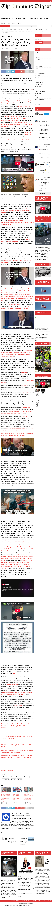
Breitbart (37, 55)
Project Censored (39, 64)
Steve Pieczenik (38, 80)
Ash (39, 121)
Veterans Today (38, 89)
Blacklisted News (39, 52)
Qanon (36, 68)
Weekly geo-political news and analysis (42, 96)
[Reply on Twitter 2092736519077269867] (39, 189)
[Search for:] (44, 26)
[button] (37, 398)
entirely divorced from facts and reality (13, 541)
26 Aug (39, 165)
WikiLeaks (40, 179)
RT (35, 71)
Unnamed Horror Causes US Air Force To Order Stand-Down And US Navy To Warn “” (15, 726)
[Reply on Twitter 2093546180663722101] (39, 139)
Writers (3, 21)
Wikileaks (37, 102)
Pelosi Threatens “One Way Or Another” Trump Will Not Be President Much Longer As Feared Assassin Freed (28, 797)
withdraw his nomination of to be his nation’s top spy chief (17, 124)
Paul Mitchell (24, 385)
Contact (21, 15)
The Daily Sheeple (39, 84)
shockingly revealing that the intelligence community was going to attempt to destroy (17, 222)
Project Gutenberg (39, 66)
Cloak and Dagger (11, 15)
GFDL (13, 673)
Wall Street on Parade (40, 91)
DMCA (9, 23)
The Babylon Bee (39, 82)
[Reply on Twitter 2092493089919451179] (39, 172)
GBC (39, 146)
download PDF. (11, 879)
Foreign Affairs (36, 15)
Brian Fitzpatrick (12, 241)
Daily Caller (37, 59)
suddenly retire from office (13, 116)
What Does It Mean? (39, 99)
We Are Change (38, 93)
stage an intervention (24, 106)
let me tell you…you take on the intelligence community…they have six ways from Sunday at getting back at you (17, 101)
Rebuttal (14, 23)
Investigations (16, 18)
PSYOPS (49, 900)
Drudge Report (38, 61)
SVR (32, 89)
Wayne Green (18, 705)
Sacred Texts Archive (40, 73)
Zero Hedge (37, 104)
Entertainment (25, 900)
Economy (28, 15)
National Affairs (34, 18)
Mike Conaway (25, 392)
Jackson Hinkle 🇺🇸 (42, 164)
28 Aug (44, 146)
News (41, 18)
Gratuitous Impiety (5, 18)
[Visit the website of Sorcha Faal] (1, 832)
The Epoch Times (39, 86)
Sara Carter (37, 75)
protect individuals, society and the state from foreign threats (15, 210)
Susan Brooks (26, 416)
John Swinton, (43, 891)
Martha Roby (26, 407)
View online (4, 879)
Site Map (46, 18)
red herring (28, 132)
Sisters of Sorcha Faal (12, 684)
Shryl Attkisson (38, 77)
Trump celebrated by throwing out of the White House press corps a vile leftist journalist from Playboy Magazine (17, 549)
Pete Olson (24, 400)
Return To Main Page (7, 770)
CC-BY (7, 673)
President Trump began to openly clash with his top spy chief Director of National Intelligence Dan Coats (16, 290)
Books (2, 15)
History (25, 18)
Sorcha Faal (13, 48)
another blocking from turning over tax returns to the (17, 543)
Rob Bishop (24, 372)
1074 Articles (26, 813)
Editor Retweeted (46, 119)
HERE (25, 696)
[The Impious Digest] (26, 13)
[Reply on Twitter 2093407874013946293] (39, 157)
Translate (45, 31)
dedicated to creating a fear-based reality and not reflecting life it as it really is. (26, 890)
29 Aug (43, 121)
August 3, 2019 (6, 48)
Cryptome (37, 57)
